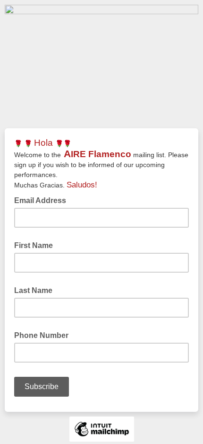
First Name (33, 245)
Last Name (33, 290)
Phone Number (41, 335)
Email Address (43, 200)
